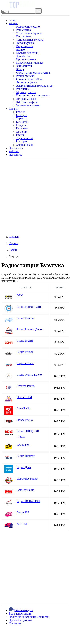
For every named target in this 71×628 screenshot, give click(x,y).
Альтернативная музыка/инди (34, 85)
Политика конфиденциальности (29, 616)
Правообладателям (20, 620)
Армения (21, 131)
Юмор (20, 69)
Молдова (21, 125)
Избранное (15, 154)
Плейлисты (16, 148)
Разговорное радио (28, 26)
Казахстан (22, 121)
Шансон (21, 49)
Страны (13, 108)
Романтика (23, 88)
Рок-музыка (23, 29)
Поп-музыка (23, 36)
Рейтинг (14, 151)
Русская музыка (26, 59)
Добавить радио (23, 610)
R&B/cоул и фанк (27, 102)
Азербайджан (24, 144)
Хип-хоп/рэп (24, 65)
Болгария (21, 141)
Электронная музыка (29, 33)
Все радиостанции (20, 613)
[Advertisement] (35, 196)
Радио (12, 20)
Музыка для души (27, 52)
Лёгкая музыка (25, 43)
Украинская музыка (28, 105)
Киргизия (22, 128)
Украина (21, 118)
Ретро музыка (24, 46)
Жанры (13, 23)
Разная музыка (25, 75)
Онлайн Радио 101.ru (29, 79)
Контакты (15, 623)
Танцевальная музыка (29, 39)
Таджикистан (24, 138)
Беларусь (21, 115)
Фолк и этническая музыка (33, 72)
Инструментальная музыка (33, 95)
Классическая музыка (29, 62)
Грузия (20, 134)
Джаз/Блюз (23, 56)
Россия (20, 111)
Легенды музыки (26, 82)
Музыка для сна (26, 92)
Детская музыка (26, 98)
